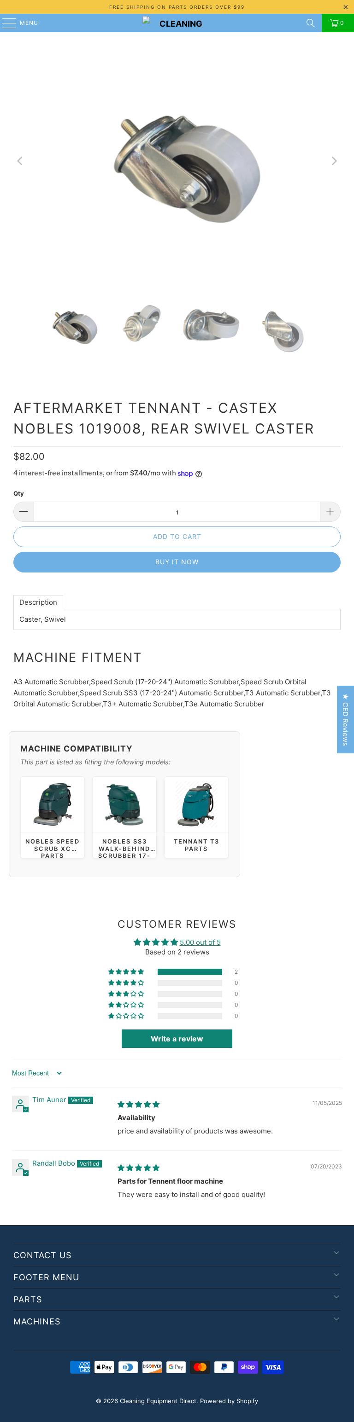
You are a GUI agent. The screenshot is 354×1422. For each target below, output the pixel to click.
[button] (126, 972)
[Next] (333, 161)
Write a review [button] (177, 1038)
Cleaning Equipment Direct (158, 1401)
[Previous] (20, 161)
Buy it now (177, 562)
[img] (138, 1104)
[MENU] (5, 23)
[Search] (310, 23)
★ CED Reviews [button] (345, 719)
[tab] (38, 602)
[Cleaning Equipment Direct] (177, 23)
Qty (18, 493)
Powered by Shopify (229, 1401)
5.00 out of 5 (200, 942)
